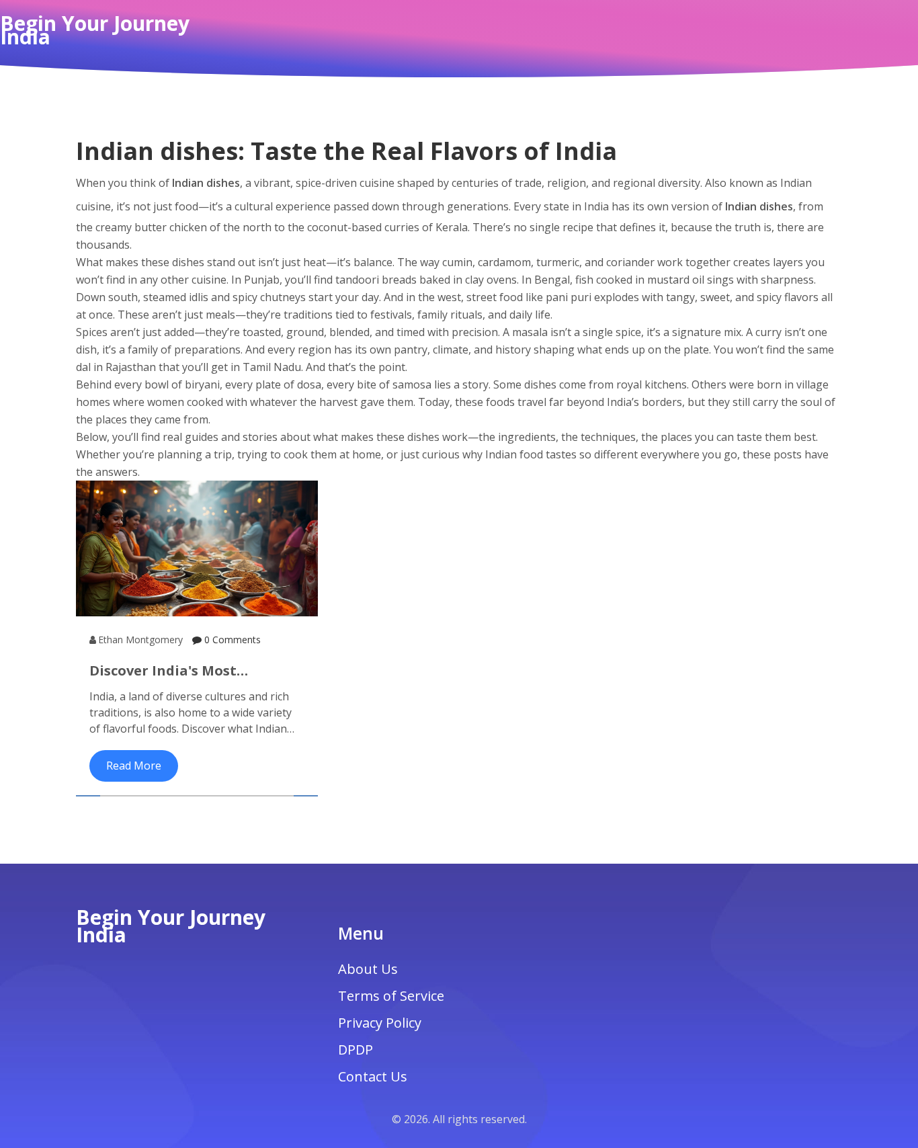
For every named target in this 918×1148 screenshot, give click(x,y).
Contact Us (372, 1076)
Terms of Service (391, 996)
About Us (368, 969)
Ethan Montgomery (140, 639)
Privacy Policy (379, 1023)
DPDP (355, 1049)
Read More (133, 765)
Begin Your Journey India (95, 30)
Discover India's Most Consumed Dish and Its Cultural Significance (169, 670)
